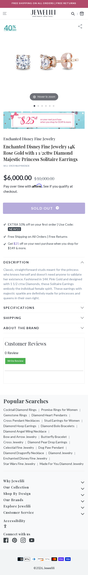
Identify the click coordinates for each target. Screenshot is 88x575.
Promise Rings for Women (59, 410)
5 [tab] (50, 106)
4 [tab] (46, 106)
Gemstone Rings (15, 415)
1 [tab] (34, 106)
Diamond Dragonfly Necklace (23, 453)
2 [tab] (38, 106)
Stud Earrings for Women (62, 420)
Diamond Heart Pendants (49, 415)
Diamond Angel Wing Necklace (24, 431)
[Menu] (4, 13)
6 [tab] (53, 106)
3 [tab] (42, 106)
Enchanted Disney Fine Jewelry (25, 458)
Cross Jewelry (13, 442)
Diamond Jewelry (60, 453)
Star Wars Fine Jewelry (19, 464)
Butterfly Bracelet (54, 437)
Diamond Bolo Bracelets (57, 426)
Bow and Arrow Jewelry (20, 437)
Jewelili (49, 568)
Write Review (15, 360)
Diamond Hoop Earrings (19, 426)
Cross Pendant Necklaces (21, 420)
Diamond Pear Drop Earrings (47, 442)
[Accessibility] (5, 527)
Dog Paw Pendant (51, 447)
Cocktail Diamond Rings (20, 410)
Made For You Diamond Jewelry (61, 464)
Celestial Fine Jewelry (18, 447)
